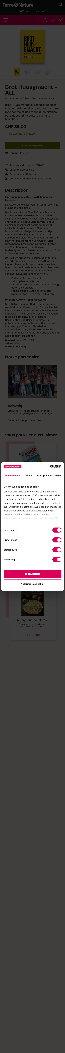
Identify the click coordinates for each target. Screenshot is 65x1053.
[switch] (56, 539)
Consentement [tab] (12, 475)
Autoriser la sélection (32, 583)
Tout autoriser (32, 573)
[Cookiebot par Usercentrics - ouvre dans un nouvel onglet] (47, 467)
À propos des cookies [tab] (49, 475)
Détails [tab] (28, 475)
